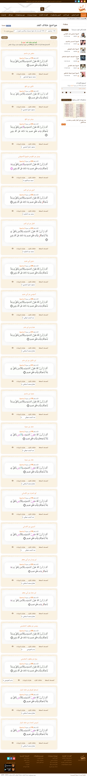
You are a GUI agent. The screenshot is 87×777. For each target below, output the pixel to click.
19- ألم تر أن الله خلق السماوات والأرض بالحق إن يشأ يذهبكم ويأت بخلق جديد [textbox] (29, 31)
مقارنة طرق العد (26, 767)
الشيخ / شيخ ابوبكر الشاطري (71, 73)
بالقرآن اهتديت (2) (54, 765)
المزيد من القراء (65, 30)
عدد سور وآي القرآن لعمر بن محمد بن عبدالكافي (76, 121)
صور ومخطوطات (20, 15)
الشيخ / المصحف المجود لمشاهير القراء (70, 58)
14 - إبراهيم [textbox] (51, 31)
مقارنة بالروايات (20, 74)
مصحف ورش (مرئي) (53, 767)
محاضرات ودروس (54, 760)
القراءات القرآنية (43, 15)
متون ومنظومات (40, 758)
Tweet (3, 26)
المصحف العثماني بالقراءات (66, 762)
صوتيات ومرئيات (32, 15)
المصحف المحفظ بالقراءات (66, 765)
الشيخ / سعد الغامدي (73, 66)
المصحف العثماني (51, 1)
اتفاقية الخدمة (82, 775)
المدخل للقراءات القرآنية (67, 758)
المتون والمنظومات (55, 15)
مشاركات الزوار (26, 758)
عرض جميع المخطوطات (66, 100)
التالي (4, 37)
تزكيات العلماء (28, 1)
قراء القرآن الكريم (40, 762)
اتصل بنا (27, 765)
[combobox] (51, 31)
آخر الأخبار (27, 762)
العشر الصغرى (75, 15)
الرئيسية (83, 15)
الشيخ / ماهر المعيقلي (73, 49)
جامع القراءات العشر (68, 760)
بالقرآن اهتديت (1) (54, 762)
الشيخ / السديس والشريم (72, 41)
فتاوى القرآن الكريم (35, 1)
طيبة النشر (66, 15)
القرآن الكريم (55, 758)
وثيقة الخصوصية (74, 775)
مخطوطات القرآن (40, 760)
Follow (65, 25)
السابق (53, 37)
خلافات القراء (32, 74)
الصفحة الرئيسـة (58, 1)
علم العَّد (10, 15)
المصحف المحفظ (43, 1)
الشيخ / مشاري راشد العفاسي (71, 34)
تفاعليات (3, 15)
